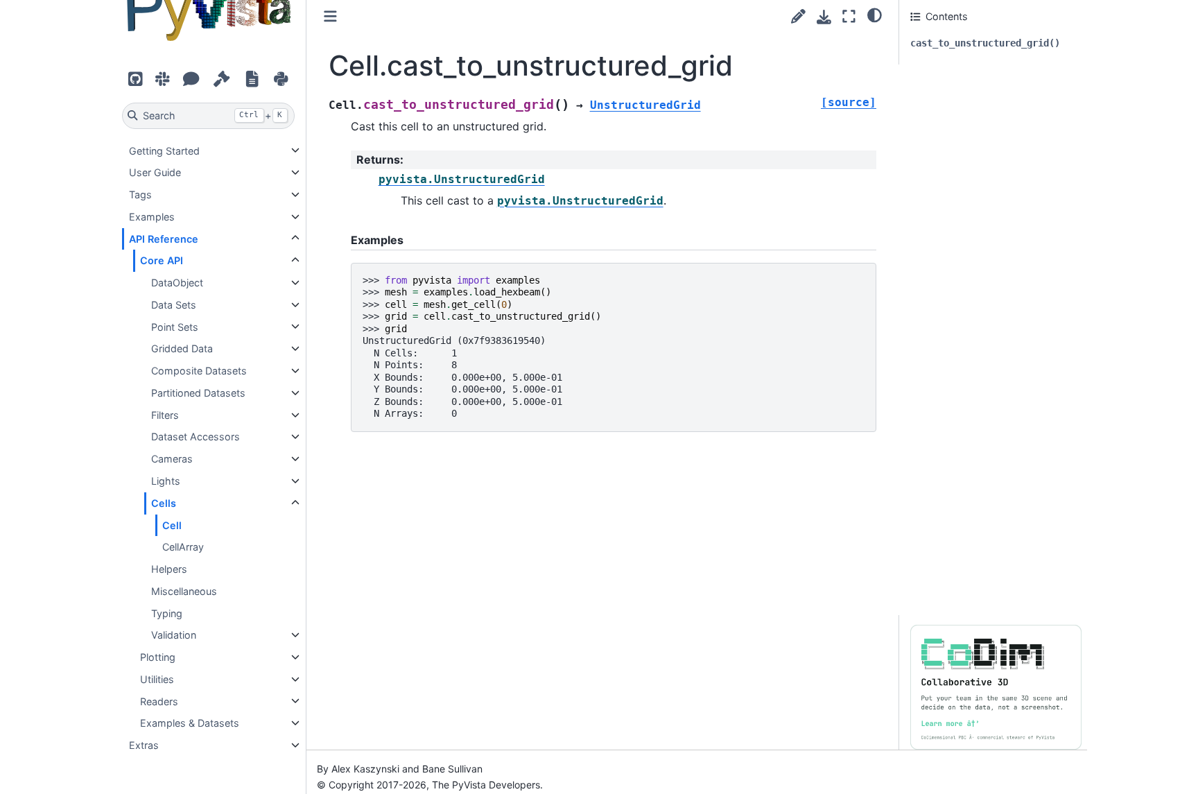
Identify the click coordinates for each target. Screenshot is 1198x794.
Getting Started (164, 150)
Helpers (169, 569)
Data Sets (173, 305)
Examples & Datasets (189, 723)
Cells (163, 503)
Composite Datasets (199, 371)
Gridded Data (182, 348)
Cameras (172, 459)
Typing (166, 613)
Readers (159, 701)
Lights (165, 481)
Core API (161, 260)
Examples (152, 217)
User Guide (155, 172)
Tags (140, 194)
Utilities (157, 679)
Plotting (157, 657)
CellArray (183, 547)
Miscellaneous (184, 591)
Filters (165, 415)
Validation (173, 635)
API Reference (163, 238)
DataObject (177, 282)
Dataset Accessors (195, 436)
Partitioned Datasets (198, 393)
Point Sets (174, 326)
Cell (172, 524)
